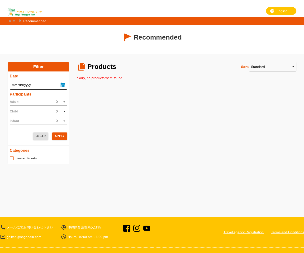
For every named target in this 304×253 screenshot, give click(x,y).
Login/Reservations (243, 12)
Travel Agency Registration (243, 232)
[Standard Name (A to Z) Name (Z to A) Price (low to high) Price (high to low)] (272, 66)
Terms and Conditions (287, 232)
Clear (41, 136)
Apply (60, 136)
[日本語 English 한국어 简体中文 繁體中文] (281, 11)
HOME (13, 21)
